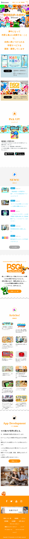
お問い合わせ (22, 521)
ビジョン (24, 518)
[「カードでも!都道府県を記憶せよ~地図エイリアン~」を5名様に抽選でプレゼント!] (21, 398)
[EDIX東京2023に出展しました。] (21, 340)
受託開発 (16, 518)
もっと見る (14, 247)
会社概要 (13, 521)
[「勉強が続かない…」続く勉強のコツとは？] (7, 369)
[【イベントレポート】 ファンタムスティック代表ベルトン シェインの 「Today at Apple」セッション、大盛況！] (7, 398)
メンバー (22, 526)
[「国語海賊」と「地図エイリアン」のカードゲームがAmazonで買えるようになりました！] (7, 340)
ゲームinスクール (8, 529)
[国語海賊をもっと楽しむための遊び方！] (7, 354)
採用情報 (6, 521)
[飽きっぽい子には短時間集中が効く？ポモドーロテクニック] (21, 354)
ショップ (14, 532)
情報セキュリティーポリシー (11, 526)
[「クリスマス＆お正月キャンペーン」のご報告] (21, 384)
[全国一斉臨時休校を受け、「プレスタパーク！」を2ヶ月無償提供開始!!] (21, 369)
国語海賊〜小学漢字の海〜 (8, 141)
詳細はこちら (14, 461)
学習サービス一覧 (7, 518)
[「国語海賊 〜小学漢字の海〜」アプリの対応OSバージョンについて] (7, 324)
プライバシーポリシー (14, 524)
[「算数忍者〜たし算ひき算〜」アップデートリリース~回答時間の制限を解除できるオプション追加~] (7, 384)
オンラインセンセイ (20, 529)
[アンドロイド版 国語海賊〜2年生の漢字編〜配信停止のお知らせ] (21, 325)
